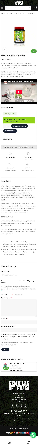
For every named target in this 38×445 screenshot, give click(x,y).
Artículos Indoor (12, 13)
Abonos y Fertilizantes (27, 13)
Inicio (3, 13)
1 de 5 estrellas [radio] (15, 294)
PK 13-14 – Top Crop (17, 363)
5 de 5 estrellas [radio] (21, 294)
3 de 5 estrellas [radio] (18, 294)
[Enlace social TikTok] (25, 406)
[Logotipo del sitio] (19, 2)
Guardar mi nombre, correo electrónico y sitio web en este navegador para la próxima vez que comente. (18, 336)
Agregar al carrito (19, 126)
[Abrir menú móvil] (2, 8)
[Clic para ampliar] (5, 49)
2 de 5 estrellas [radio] (17, 294)
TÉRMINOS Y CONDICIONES (19, 399)
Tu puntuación (7, 294)
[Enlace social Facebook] (12, 406)
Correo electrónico (8, 326)
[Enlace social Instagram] (17, 406)
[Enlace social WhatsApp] (21, 406)
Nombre (4, 318)
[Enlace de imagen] (19, 385)
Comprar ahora (10, 130)
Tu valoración (6, 298)
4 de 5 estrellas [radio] (20, 294)
